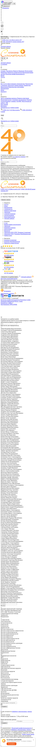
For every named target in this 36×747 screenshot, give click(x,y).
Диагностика (29, 84)
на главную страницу (19, 156)
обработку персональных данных (22, 711)
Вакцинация (4, 87)
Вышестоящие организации (12, 224)
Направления (5, 88)
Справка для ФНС (16, 101)
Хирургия (11, 85)
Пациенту (4, 91)
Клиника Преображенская (12, 241)
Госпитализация (9, 215)
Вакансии (21, 71)
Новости (15, 71)
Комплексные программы (16, 87)
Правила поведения (23, 98)
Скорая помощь (18, 85)
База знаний (4, 104)
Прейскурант (8, 235)
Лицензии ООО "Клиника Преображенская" (17, 234)
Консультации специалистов (16, 84)
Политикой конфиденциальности (22, 728)
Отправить (4, 706)
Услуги (3, 77)
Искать (3, 163)
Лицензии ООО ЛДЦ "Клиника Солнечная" (17, 232)
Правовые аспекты (9, 227)
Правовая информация (7, 301)
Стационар (4, 85)
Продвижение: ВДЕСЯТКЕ (9, 304)
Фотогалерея (28, 71)
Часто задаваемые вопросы (9, 98)
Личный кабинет (9, 218)
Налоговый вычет (6, 100)
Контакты (4, 106)
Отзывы (3, 71)
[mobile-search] (3, 58)
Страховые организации (19, 100)
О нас (6, 223)
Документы (9, 71)
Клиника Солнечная (10, 240)
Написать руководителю (15, 72)
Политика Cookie (25, 300)
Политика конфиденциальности (15, 74)
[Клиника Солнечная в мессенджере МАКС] (4, 296)
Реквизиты (4, 72)
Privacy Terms (19, 301)
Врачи (2, 75)
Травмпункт (27, 85)
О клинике (4, 64)
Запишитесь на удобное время (9, 277)
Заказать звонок (5, 199)
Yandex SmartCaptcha (28, 734)
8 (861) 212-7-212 (11, 189)
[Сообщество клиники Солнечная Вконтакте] (16, 296)
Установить (11, 743)
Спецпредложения (9, 214)
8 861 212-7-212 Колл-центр (11, 110)
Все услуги (4, 84)
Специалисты (8, 209)
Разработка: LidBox (6, 303)
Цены (2, 90)
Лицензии (7, 212)
